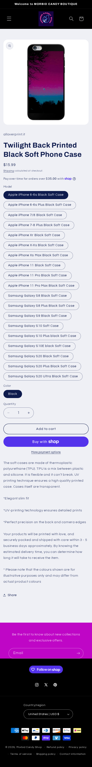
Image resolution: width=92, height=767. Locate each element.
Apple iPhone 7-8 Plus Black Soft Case (39, 225)
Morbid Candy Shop (29, 747)
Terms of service (21, 754)
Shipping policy (46, 754)
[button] (9, 19)
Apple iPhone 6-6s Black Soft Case (36, 194)
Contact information (73, 754)
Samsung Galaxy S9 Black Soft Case (37, 315)
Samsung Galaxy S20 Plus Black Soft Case (42, 366)
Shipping (8, 171)
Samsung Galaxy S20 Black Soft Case (38, 356)
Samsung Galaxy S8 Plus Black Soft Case (41, 305)
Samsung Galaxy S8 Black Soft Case (37, 295)
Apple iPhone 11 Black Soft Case (34, 265)
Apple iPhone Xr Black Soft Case (34, 235)
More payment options (46, 452)
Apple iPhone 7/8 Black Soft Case (35, 215)
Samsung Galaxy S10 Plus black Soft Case (42, 336)
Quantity (9, 404)
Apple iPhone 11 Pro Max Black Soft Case (41, 285)
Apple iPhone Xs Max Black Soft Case (38, 255)
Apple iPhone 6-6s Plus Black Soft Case (39, 204)
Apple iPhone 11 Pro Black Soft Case (37, 275)
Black (12, 393)
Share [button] (12, 595)
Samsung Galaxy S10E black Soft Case (39, 346)
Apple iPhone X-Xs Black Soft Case (36, 245)
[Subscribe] (78, 653)
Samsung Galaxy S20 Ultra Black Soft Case (43, 376)
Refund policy (56, 747)
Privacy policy (78, 747)
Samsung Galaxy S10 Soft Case (33, 325)
